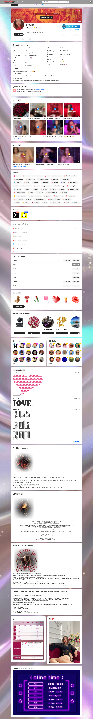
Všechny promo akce (31, 5)
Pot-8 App (47, 5)
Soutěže (40, 5)
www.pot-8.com (20, 720)
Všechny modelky (5, 5)
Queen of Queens (40, 89)
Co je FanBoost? (76, 29)
